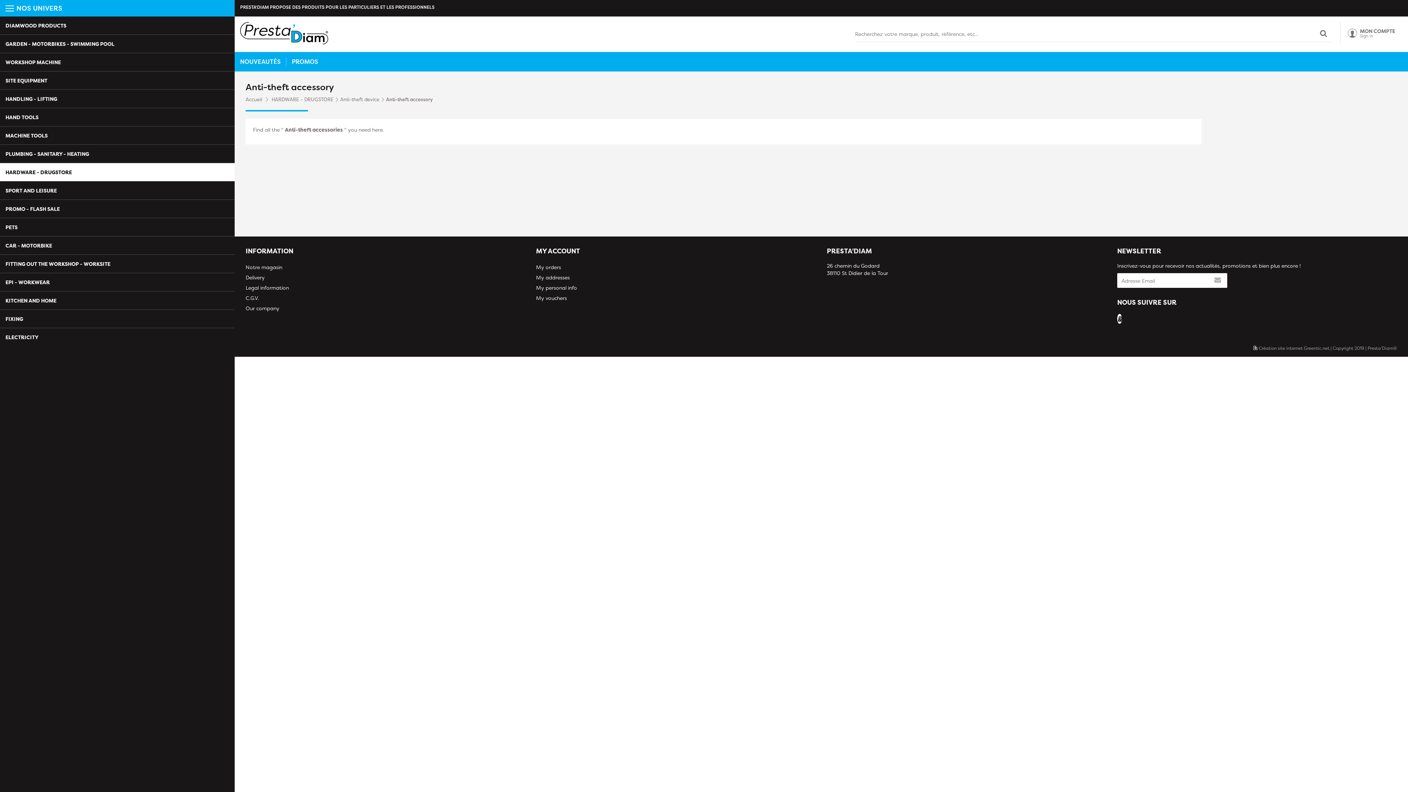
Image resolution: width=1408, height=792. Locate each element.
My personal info (556, 287)
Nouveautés (260, 62)
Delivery (255, 277)
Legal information (267, 287)
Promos (305, 62)
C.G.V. (252, 297)
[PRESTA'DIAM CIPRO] (284, 33)
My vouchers (551, 297)
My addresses (553, 277)
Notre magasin (264, 267)
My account (558, 251)
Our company (262, 308)
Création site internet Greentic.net (1294, 348)
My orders (548, 267)
